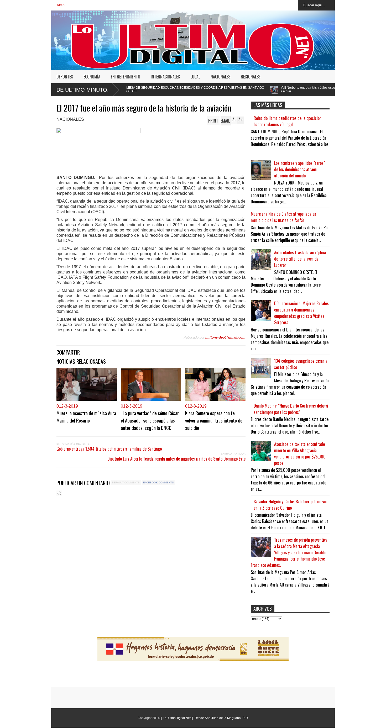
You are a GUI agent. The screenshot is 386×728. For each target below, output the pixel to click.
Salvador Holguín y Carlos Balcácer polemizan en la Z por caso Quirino (290, 504)
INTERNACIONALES (165, 76)
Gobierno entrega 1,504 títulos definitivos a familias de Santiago (109, 449)
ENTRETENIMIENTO (125, 76)
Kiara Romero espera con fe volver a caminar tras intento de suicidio (213, 420)
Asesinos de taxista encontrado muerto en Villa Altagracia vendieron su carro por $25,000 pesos (300, 453)
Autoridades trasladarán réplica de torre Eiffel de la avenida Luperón (300, 258)
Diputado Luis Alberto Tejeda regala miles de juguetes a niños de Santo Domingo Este (176, 459)
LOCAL (195, 76)
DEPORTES (64, 76)
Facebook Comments (158, 482)
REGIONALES (250, 76)
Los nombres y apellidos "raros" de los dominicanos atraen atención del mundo (299, 169)
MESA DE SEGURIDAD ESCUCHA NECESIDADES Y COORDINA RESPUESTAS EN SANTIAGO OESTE (153, 89)
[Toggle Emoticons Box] (59, 493)
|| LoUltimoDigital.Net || (176, 718)
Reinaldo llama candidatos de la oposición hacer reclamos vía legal (287, 121)
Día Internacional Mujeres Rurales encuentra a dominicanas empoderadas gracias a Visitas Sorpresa (301, 312)
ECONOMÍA (92, 76)
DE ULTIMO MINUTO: (82, 90)
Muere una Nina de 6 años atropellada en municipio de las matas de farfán (283, 217)
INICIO (60, 5)
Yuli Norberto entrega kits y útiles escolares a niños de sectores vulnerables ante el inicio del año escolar (308, 89)
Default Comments (126, 482)
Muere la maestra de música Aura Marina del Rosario (86, 416)
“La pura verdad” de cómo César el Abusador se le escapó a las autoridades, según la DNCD (150, 420)
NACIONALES (220, 76)
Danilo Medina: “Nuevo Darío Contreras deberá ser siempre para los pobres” (291, 409)
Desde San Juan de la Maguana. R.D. (222, 718)
